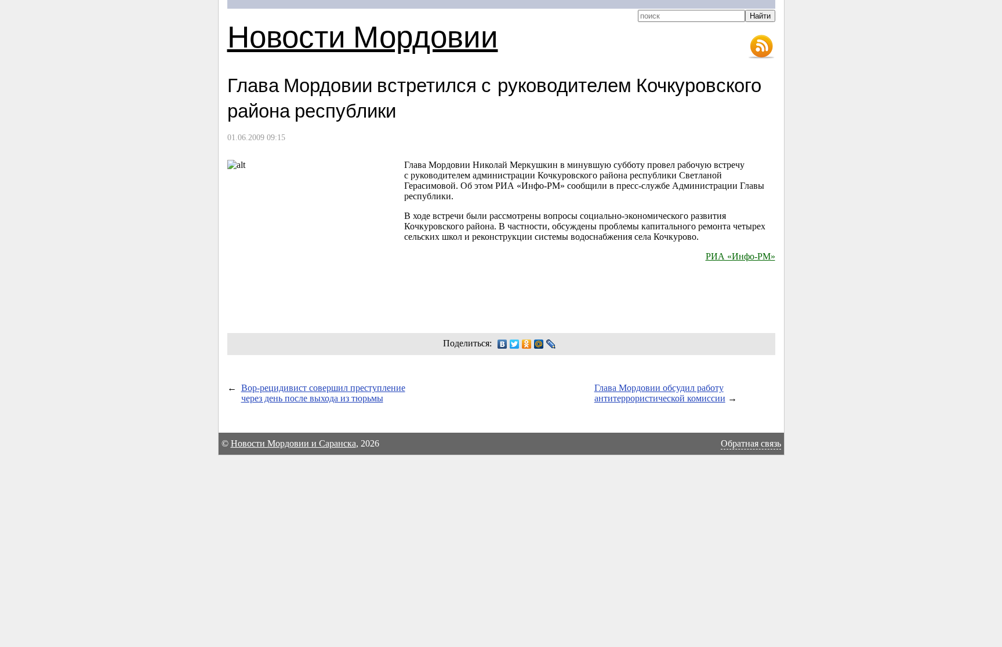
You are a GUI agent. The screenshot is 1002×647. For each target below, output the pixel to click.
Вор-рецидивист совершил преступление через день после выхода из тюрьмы (323, 393)
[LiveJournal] (551, 344)
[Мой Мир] (539, 344)
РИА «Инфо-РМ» (740, 256)
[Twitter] (515, 344)
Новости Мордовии (362, 35)
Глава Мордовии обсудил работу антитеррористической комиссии (659, 393)
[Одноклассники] (527, 344)
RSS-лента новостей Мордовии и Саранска (761, 47)
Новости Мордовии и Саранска (293, 443)
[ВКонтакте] (502, 344)
